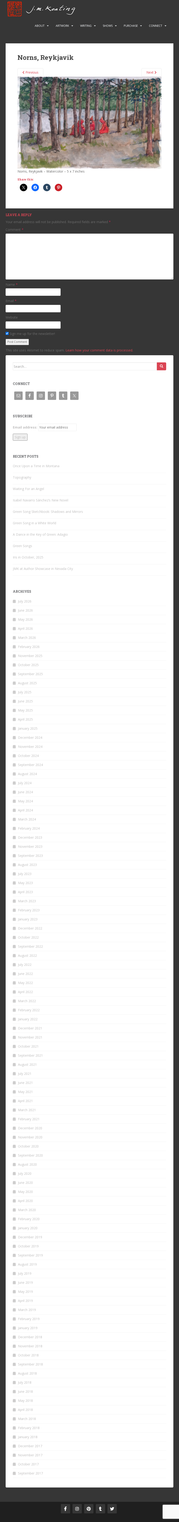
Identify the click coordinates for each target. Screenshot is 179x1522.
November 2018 (30, 1346)
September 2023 (30, 855)
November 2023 (30, 846)
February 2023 (29, 910)
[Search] (161, 366)
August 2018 (27, 1373)
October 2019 (28, 1246)
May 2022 (25, 983)
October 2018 (28, 1355)
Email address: (25, 427)
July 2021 (24, 1073)
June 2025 (25, 701)
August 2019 (27, 1264)
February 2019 (29, 1319)
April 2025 (25, 719)
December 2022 (30, 928)
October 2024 (28, 755)
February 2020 (29, 1219)
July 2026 (24, 601)
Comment (15, 229)
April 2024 (25, 810)
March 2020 (27, 1210)
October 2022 (28, 937)
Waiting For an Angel (28, 489)
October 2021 (28, 1046)
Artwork (62, 26)
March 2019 (27, 1309)
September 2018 (30, 1364)
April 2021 (25, 1101)
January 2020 (28, 1228)
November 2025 (30, 656)
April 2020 (25, 1201)
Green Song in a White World (34, 523)
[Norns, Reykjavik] (89, 122)
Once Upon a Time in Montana (36, 466)
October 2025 (28, 665)
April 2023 (25, 892)
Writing (86, 26)
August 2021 (27, 1064)
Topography (22, 477)
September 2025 (30, 674)
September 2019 (30, 1255)
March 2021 (27, 1110)
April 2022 (25, 992)
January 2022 (28, 1019)
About (40, 26)
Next (150, 72)
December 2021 (30, 1028)
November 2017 (30, 1455)
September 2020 (30, 1155)
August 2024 (27, 774)
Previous (31, 72)
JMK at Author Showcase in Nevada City (43, 568)
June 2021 (25, 1082)
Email (11, 301)
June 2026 (25, 610)
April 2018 (25, 1409)
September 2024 (30, 765)
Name (12, 284)
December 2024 (30, 737)
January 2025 (28, 728)
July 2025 (24, 692)
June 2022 (25, 973)
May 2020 (25, 1191)
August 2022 (27, 955)
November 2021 (30, 1037)
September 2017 (30, 1473)
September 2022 (30, 946)
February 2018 (29, 1428)
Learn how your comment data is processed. (99, 350)
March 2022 (27, 1001)
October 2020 (28, 1146)
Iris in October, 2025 (28, 557)
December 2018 (30, 1337)
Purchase (131, 26)
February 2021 (29, 1119)
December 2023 (30, 837)
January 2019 (28, 1328)
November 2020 (30, 1137)
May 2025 (25, 710)
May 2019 (25, 1291)
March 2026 (27, 637)
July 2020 (24, 1173)
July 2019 (24, 1273)
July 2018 (24, 1382)
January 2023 (28, 919)
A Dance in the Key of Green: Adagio (40, 534)
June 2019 (25, 1282)
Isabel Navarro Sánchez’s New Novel (40, 500)
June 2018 (25, 1391)
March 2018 (27, 1418)
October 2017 (28, 1464)
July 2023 (24, 874)
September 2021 (30, 1055)
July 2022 (24, 964)
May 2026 (25, 619)
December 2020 (30, 1128)
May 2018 (25, 1400)
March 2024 (27, 819)
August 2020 (27, 1164)
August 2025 (27, 683)
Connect (155, 26)
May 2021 (25, 1092)
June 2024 (25, 792)
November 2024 (30, 746)
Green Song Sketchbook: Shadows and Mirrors (48, 511)
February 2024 (29, 828)
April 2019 (25, 1300)
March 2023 (27, 901)
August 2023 (27, 864)
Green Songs (22, 546)
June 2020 (25, 1182)
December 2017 (30, 1446)
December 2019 (30, 1237)
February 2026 (29, 646)
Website (12, 317)
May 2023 (25, 883)
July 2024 (24, 783)
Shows (108, 26)
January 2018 (28, 1437)
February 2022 (29, 1010)
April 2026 (25, 628)
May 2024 (25, 801)
